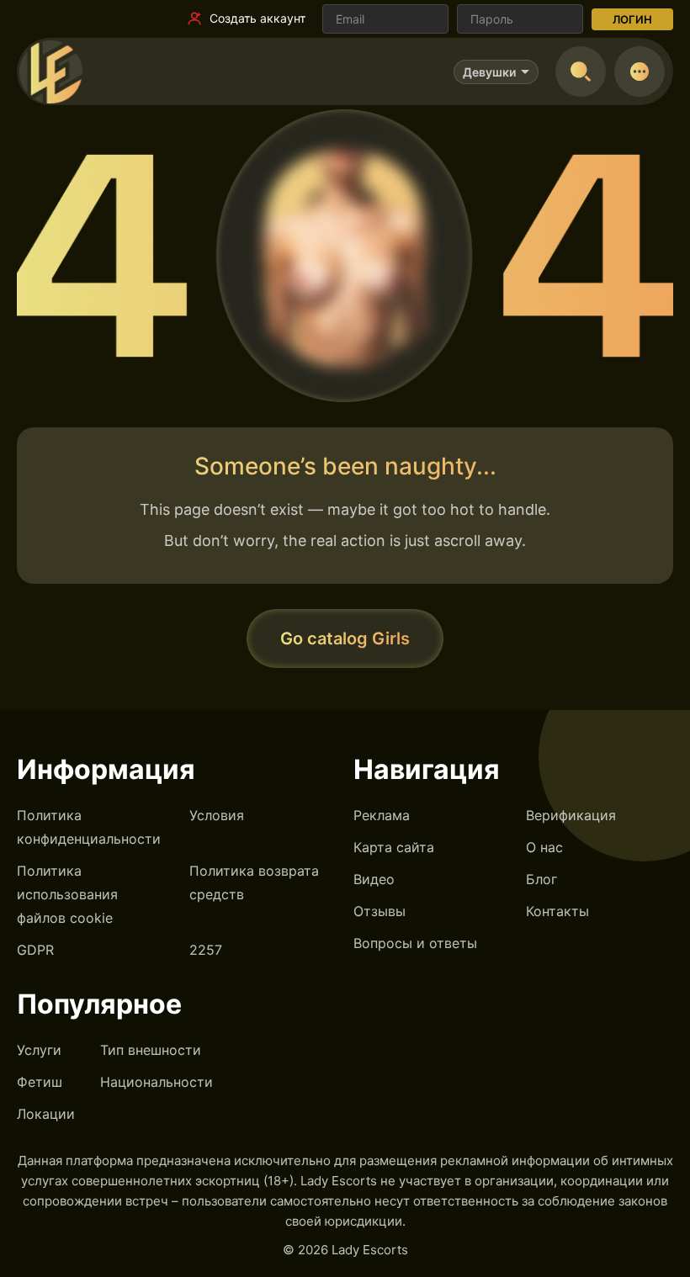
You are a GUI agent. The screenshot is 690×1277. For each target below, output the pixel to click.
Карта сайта (393, 847)
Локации (46, 1113)
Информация (106, 769)
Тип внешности (150, 1049)
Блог (541, 879)
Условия (216, 815)
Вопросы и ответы (415, 943)
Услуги (39, 1049)
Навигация (426, 769)
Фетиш (39, 1081)
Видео (374, 879)
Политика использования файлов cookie (67, 894)
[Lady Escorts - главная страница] (50, 71)
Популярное (99, 1004)
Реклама (381, 815)
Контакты (557, 911)
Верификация (571, 815)
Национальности (156, 1081)
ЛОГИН (632, 19)
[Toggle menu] (639, 71)
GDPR (35, 949)
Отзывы (379, 911)
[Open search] (580, 71)
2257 (205, 949)
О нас (544, 847)
